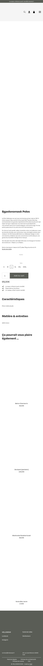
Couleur (21, 254)
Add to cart (19, 275)
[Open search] (24, 12)
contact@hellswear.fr (8, 653)
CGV (29, 661)
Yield (30, 664)
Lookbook (5, 636)
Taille (21, 263)
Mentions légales (12, 659)
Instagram (5, 640)
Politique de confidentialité (28, 659)
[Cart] (34, 11)
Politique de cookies (18, 661)
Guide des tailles (27, 632)
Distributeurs (26, 636)
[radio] (3, 258)
